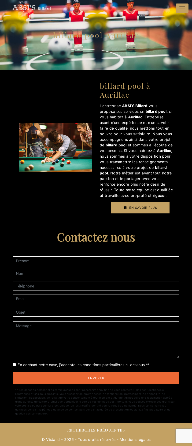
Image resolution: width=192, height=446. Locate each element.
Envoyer (96, 378)
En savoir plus (142, 207)
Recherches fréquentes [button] (96, 429)
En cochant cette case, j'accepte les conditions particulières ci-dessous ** (84, 364)
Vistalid (53, 439)
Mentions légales (134, 439)
